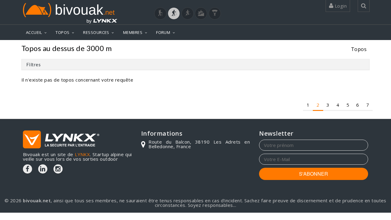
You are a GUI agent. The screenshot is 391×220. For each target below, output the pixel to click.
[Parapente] (215, 13)
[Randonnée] (160, 13)
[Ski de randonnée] (187, 13)
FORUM (163, 32)
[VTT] (201, 13)
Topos (359, 49)
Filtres (33, 64)
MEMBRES (132, 32)
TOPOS (62, 32)
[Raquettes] (174, 13)
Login (340, 6)
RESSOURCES (96, 32)
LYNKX (82, 154)
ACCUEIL (34, 32)
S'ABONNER (313, 173)
